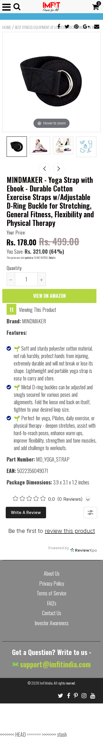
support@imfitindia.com (54, 664)
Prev (44, 169)
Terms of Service (51, 593)
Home (6, 27)
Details (52, 257)
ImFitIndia (46, 683)
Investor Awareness (52, 623)
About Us (52, 573)
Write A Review (26, 512)
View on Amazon (49, 295)
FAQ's (51, 603)
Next (58, 169)
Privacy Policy (51, 583)
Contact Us (51, 613)
